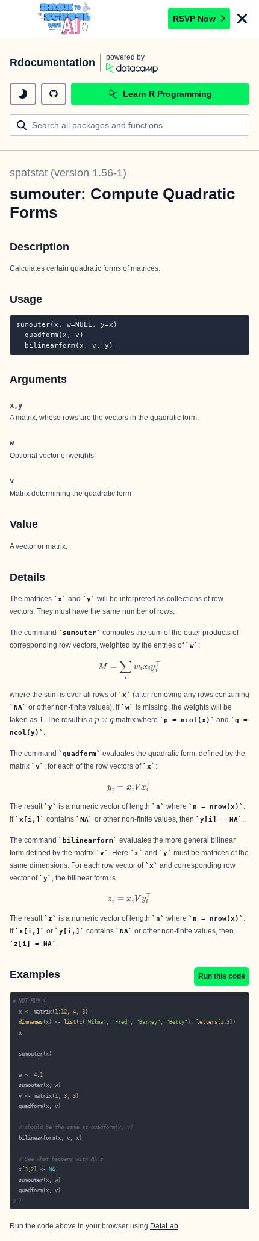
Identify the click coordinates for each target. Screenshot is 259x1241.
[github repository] (53, 94)
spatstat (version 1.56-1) (68, 173)
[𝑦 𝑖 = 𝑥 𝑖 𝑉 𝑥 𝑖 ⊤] (129, 787)
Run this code (221, 976)
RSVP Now (194, 18)
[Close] (242, 19)
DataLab (164, 1226)
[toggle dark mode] (23, 94)
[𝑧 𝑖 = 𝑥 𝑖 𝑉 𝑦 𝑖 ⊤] (129, 898)
